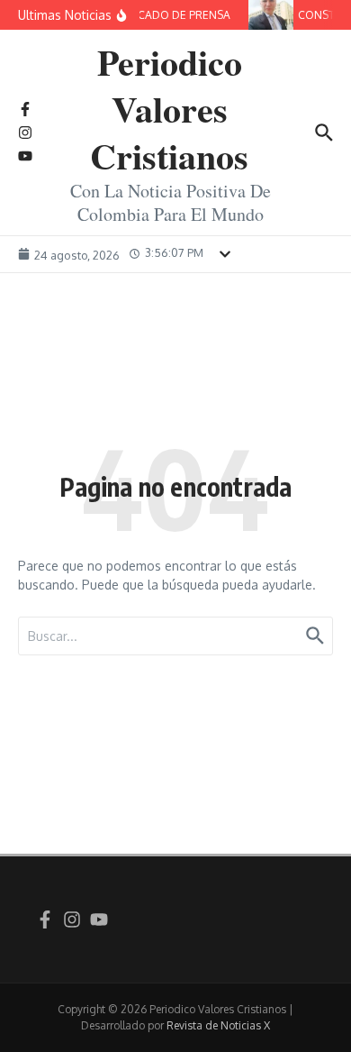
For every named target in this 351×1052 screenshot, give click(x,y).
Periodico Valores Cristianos (169, 108)
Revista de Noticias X (218, 1025)
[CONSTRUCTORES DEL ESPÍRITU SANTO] (270, 15)
